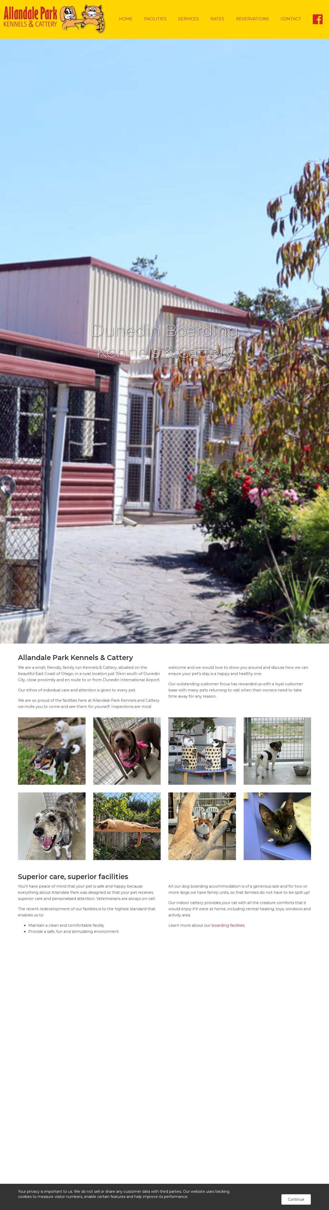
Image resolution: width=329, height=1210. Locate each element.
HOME (126, 18)
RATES (217, 18)
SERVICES (188, 18)
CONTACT (291, 18)
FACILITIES (155, 18)
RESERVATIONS (252, 18)
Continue (296, 1199)
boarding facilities (228, 925)
